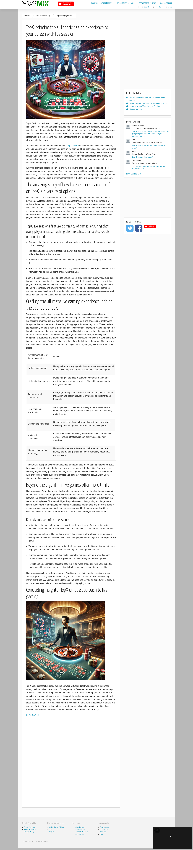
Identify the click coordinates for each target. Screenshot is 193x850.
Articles (27, 16)
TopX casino (73, 146)
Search (146, 7)
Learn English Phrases (147, 3)
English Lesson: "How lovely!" (142, 157)
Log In (51, 832)
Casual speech (135, 109)
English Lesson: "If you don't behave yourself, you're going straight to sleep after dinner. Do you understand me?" (150, 133)
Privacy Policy (29, 832)
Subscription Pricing (56, 827)
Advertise (103, 832)
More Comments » (133, 174)
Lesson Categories (81, 832)
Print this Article (34, 715)
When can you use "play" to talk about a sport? (148, 103)
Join (50, 829)
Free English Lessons (125, 3)
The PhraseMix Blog (43, 16)
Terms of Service (30, 829)
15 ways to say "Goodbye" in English (144, 106)
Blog (101, 834)
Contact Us (104, 829)
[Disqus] (71, 762)
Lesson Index (79, 834)
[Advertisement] (146, 32)
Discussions (104, 827)
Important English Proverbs (102, 3)
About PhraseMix (30, 827)
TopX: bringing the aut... (65, 16)
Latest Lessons (80, 827)
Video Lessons (166, 3)
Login (169, 7)
